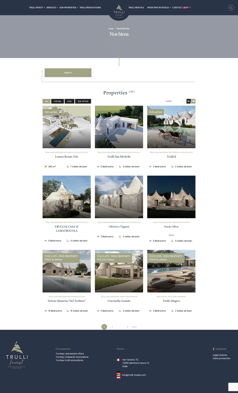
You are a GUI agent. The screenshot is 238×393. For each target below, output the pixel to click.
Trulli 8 (171, 157)
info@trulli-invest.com (134, 375)
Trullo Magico (171, 301)
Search (68, 72)
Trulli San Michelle (119, 157)
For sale (57, 101)
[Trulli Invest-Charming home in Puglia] (119, 9)
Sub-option (83, 101)
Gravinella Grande (119, 301)
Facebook (221, 349)
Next (134, 327)
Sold (69, 101)
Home (111, 29)
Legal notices (220, 355)
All (46, 101)
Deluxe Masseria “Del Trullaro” (67, 301)
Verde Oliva (171, 226)
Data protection (221, 358)
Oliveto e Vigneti (119, 226)
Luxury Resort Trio (66, 157)
